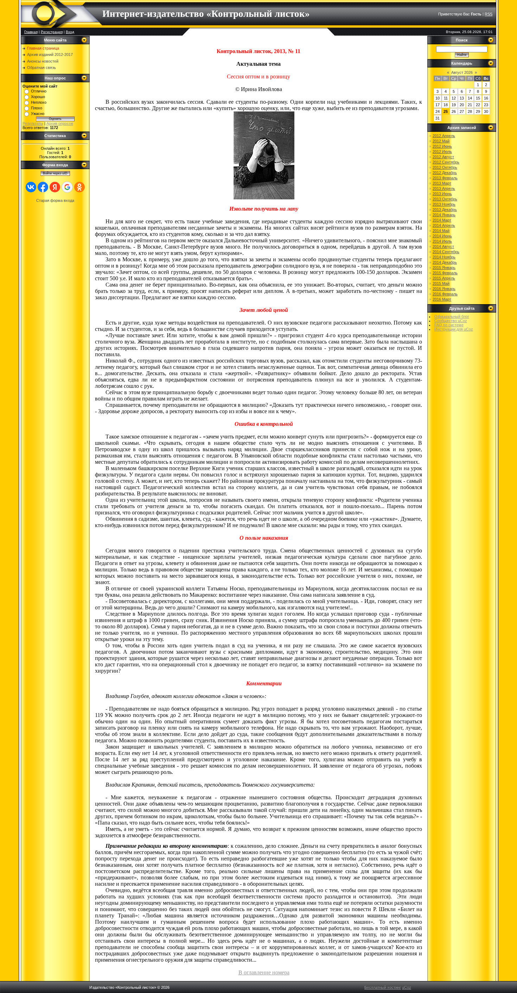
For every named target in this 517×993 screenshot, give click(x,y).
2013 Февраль (445, 178)
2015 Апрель (444, 278)
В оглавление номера (263, 972)
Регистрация (52, 32)
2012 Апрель (444, 136)
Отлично (38, 91)
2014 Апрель (444, 225)
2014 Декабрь (445, 262)
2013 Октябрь (445, 199)
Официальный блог (451, 316)
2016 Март (442, 299)
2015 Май (441, 283)
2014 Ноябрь (444, 257)
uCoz (406, 987)
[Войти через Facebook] (43, 187)
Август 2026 (462, 72)
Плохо (36, 108)
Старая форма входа (55, 200)
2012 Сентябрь (446, 162)
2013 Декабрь (445, 209)
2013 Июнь (442, 194)
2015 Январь (444, 267)
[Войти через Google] (67, 187)
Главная (31, 32)
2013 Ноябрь (444, 204)
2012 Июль (442, 151)
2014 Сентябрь (446, 252)
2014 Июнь (442, 236)
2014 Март (442, 220)
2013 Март (442, 183)
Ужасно (37, 113)
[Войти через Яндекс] (55, 187)
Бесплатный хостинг (382, 987)
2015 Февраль (445, 273)
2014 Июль (442, 241)
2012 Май (441, 141)
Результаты (33, 123)
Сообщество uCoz (450, 321)
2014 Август (443, 246)
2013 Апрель (444, 188)
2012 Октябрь (445, 167)
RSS (488, 14)
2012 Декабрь (445, 173)
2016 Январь (444, 289)
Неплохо (38, 102)
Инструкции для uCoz (453, 329)
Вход (70, 32)
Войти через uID (55, 173)
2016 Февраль (445, 294)
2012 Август (443, 157)
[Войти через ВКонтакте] (31, 187)
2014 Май (441, 231)
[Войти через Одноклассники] (79, 187)
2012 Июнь (442, 146)
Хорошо (38, 97)
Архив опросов (59, 123)
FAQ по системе (449, 325)
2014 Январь (444, 215)
